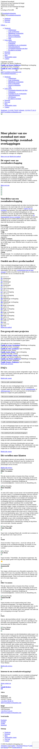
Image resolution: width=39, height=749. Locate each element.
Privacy (25, 745)
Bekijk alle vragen (6, 378)
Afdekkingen (12, 30)
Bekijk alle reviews (6, 467)
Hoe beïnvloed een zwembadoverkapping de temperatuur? (17, 409)
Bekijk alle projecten (7, 364)
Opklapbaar (11, 43)
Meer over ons (5, 156)
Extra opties (8, 40)
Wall (9, 38)
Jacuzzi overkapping (14, 36)
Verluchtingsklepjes (14, 47)
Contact (7, 58)
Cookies (31, 745)
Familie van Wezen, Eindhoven (11, 65)
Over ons (7, 22)
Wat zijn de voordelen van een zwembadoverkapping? (16, 396)
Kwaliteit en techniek (14, 50)
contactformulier (30, 389)
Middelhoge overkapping (15, 33)
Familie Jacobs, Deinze (8, 352)
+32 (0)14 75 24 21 (24, 8)
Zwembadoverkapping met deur (17, 48)
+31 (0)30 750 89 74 (9, 8)
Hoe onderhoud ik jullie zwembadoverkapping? (14, 433)
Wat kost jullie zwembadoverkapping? (12, 382)
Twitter (3, 723)
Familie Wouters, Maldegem (10, 362)
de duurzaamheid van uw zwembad (18, 216)
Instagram (4, 725)
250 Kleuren (12, 42)
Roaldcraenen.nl (17, 747)
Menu (3, 15)
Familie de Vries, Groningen (10, 68)
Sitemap (5, 747)
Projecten (7, 20)
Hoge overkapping (14, 35)
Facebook (4, 720)
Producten (8, 18)
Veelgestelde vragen (10, 57)
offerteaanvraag (5, 391)
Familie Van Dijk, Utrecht (9, 355)
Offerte (3, 25)
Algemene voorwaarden (8, 745)
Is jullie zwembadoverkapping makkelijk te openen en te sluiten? (19, 422)
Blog (6, 55)
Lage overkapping (13, 31)
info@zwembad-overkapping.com (11, 72)
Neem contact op (6, 683)
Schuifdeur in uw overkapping (17, 45)
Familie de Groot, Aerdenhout (10, 345)
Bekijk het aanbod (15, 156)
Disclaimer (19, 745)
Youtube (3, 721)
